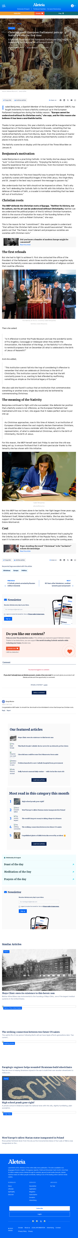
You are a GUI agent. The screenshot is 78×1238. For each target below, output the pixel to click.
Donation (32, 1197)
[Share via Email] (71, 100)
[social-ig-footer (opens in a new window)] (45, 1221)
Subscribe (17, 13)
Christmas (6, 570)
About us (27, 1228)
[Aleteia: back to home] (39, 5)
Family (6, 1079)
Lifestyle (11, 1189)
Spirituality (11, 23)
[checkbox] (4, 614)
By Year (52, 1186)
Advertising (32, 1200)
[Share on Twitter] (68, 100)
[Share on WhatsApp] (75, 100)
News (10, 1186)
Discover (11, 1195)
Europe (45, 205)
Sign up (8, 619)
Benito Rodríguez (32, 47)
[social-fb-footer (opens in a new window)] (37, 1221)
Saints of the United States (12, 1008)
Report (9, 710)
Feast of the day (13, 864)
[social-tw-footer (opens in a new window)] (41, 1221)
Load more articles (39, 780)
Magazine (32, 1192)
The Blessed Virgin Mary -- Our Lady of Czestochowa (47, 9)
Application (32, 1189)
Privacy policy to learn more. (36, 614)
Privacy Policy (22, 1231)
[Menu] (8, 6)
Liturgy (19, 23)
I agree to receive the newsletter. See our (25, 614)
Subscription (33, 1195)
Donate (38, 13)
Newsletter (32, 1186)
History (6, 952)
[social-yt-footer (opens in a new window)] (33, 1221)
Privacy (30, 1231)
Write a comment (39, 693)
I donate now (12, 648)
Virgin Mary (7, 1114)
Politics (24, 570)
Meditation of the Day (17, 871)
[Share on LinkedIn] (64, 100)
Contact (58, 1228)
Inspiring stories (9, 1043)
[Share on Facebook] (60, 100)
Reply (3, 710)
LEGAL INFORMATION (38, 1228)
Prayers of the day (15, 879)
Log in (45, 685)
